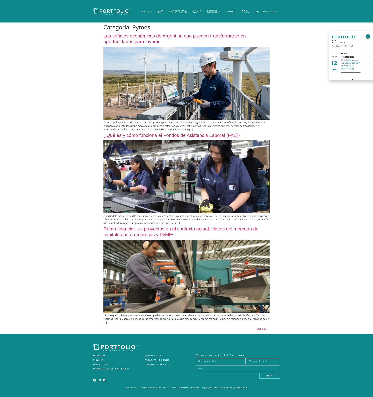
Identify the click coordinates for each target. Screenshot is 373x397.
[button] (368, 36)
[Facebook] (94, 380)
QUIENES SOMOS (196, 11)
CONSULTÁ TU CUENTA (266, 11)
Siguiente (263, 329)
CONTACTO (230, 11)
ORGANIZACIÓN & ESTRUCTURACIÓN (178, 11)
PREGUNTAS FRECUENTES (157, 360)
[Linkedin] (103, 380)
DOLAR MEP (160, 11)
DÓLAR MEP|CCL (101, 364)
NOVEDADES (99, 355)
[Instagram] (99, 380)
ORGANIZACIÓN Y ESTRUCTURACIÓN (111, 368)
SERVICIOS (147, 11)
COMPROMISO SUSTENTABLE (213, 11)
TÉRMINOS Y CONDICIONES (158, 364)
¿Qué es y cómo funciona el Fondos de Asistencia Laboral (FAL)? (171, 135)
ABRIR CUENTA (246, 11)
